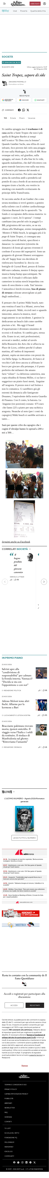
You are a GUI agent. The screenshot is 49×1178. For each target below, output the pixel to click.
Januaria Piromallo (17, 82)
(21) (45, 715)
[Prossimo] (44, 582)
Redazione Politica (11, 690)
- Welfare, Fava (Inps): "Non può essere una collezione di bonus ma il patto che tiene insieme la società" (24, 890)
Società (7, 56)
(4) (46, 747)
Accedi (14, 1005)
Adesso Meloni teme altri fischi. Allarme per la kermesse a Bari (15, 704)
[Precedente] (5, 582)
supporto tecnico (35, 1055)
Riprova (25, 1065)
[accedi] (44, 3)
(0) (18, 580)
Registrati (35, 1005)
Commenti (9, 110)
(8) (46, 690)
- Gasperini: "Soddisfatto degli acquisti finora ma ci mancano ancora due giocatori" (22, 878)
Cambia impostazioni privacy (16, 1094)
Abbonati (35, 3)
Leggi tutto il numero (24, 838)
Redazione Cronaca (12, 747)
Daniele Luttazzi (17, 577)
